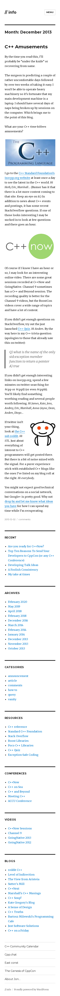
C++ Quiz (24, 328)
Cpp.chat (11, 954)
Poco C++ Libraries (21, 745)
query (12, 694)
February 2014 (17, 629)
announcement (18, 676)
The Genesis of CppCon (20, 971)
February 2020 (17, 601)
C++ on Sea (15, 787)
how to (12, 690)
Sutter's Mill (16, 884)
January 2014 (16, 634)
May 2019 (14, 606)
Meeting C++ (16, 796)
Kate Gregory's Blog (21, 902)
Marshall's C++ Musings (24, 893)
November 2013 (18, 643)
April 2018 (15, 611)
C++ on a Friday (18, 930)
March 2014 (15, 625)
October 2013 (16, 648)
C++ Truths (15, 912)
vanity (12, 699)
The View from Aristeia (23, 879)
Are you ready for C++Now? (26, 546)
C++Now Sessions (20, 828)
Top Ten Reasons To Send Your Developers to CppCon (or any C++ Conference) (31, 555)
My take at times (19, 574)
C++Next (13, 888)
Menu (50, 12)
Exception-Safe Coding (23, 754)
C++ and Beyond (19, 791)
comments (24, 519)
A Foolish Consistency (23, 569)
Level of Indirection (21, 874)
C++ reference (17, 726)
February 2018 (17, 615)
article (12, 680)
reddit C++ (15, 870)
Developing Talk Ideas (23, 565)
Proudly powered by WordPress (31, 989)
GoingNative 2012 (19, 842)
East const (11, 962)
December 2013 (18, 639)
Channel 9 (15, 833)
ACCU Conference (20, 801)
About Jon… (12, 979)
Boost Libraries (18, 740)
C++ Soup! (14, 898)
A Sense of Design (20, 907)
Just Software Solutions (23, 926)
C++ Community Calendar (22, 946)
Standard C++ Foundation (25, 731)
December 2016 (18, 620)
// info (10, 12)
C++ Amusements (26, 46)
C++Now (13, 782)
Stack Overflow (18, 736)
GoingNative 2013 (19, 837)
